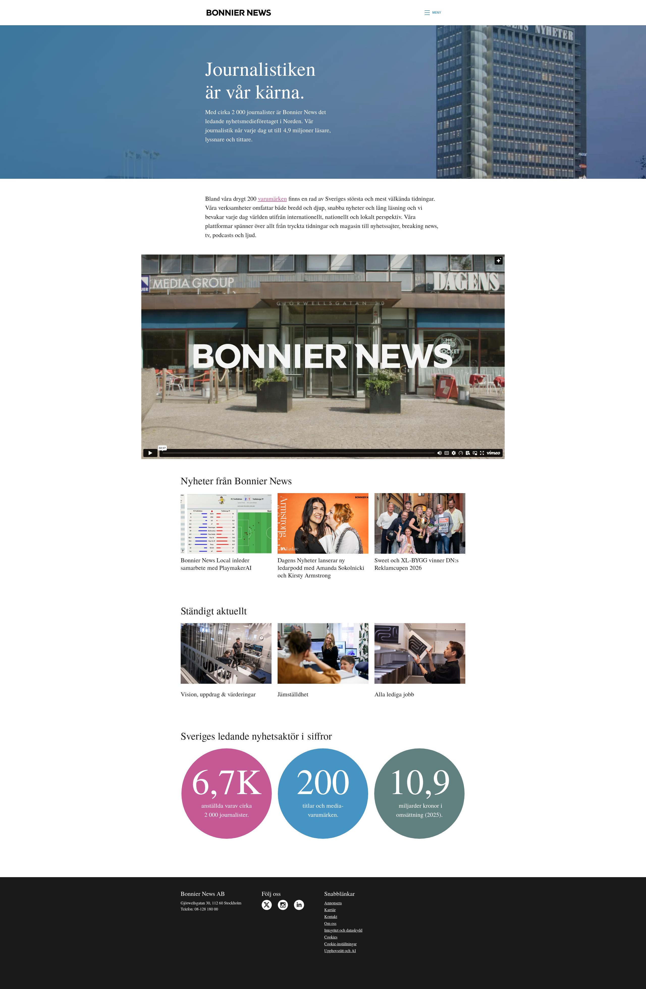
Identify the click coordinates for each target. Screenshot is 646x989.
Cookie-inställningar (340, 943)
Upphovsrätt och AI (340, 950)
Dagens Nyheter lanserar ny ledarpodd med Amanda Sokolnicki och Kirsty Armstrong (321, 567)
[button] (433, 12)
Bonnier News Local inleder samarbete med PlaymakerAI (216, 563)
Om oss (330, 923)
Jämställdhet (293, 694)
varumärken (272, 198)
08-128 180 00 (206, 908)
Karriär (330, 909)
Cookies (330, 937)
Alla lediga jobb (394, 694)
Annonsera (333, 902)
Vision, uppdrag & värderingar (218, 694)
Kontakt (330, 916)
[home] (238, 12)
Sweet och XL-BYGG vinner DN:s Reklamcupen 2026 (416, 563)
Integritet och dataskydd (343, 930)
